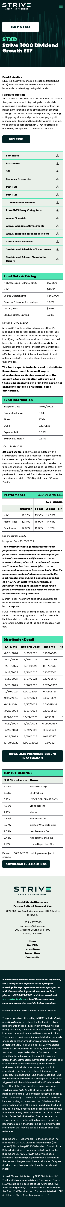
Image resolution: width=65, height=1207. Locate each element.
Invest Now (32, 953)
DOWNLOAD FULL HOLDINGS (26, 864)
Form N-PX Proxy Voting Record (25, 210)
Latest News (32, 949)
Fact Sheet (12, 155)
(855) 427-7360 (32, 922)
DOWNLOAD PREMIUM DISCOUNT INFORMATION (32, 756)
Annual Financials (16, 218)
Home (32, 941)
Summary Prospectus (19, 179)
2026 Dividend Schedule (20, 202)
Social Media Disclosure (32, 902)
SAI (8, 171)
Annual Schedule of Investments (25, 225)
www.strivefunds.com (14, 999)
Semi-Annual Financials (19, 241)
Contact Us (32, 957)
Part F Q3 (11, 194)
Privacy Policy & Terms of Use (32, 906)
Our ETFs (32, 945)
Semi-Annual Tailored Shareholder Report (26, 259)
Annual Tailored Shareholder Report (27, 233)
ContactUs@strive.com (32, 925)
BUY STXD (20, 27)
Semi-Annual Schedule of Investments (28, 249)
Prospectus (13, 163)
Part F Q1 (11, 186)
